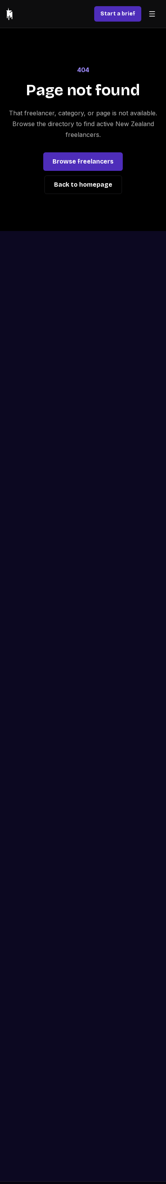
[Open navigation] (152, 14)
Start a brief (117, 13)
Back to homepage (83, 184)
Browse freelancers (83, 161)
